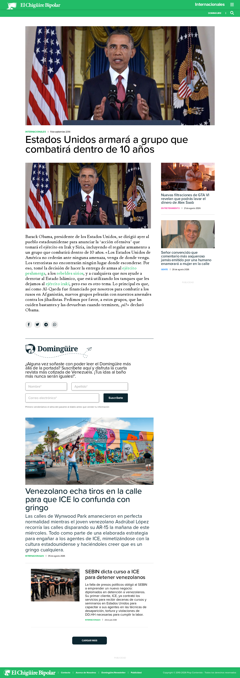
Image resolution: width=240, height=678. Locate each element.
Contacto (65, 672)
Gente (164, 269)
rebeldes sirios (70, 273)
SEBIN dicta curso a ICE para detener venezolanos (115, 574)
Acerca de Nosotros (86, 672)
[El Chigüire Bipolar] (33, 6)
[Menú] (232, 4)
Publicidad (136, 672)
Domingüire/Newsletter (113, 672)
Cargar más (89, 640)
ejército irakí (57, 284)
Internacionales (209, 4)
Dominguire (214, 13)
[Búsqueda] (232, 13)
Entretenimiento (170, 208)
